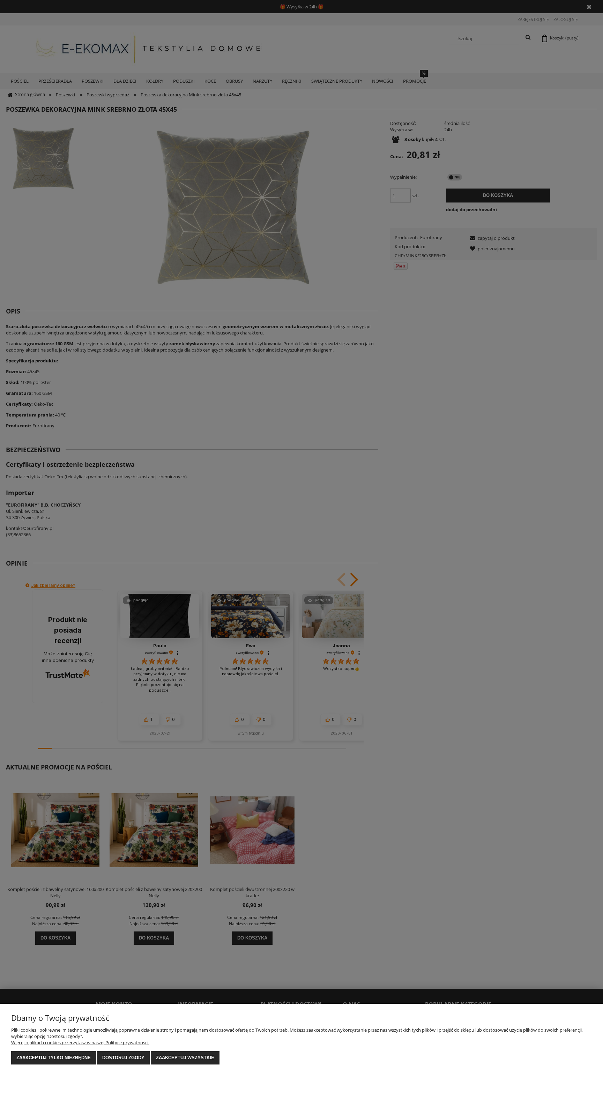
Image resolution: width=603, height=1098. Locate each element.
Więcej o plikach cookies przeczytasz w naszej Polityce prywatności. (80, 1042)
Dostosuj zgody (123, 1057)
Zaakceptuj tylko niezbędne (53, 1057)
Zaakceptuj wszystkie (185, 1057)
